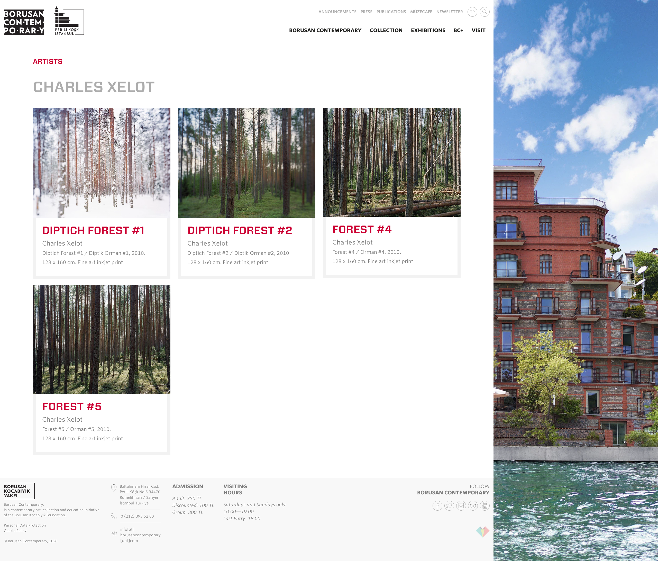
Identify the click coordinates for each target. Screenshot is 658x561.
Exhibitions (428, 30)
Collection (386, 30)
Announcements (337, 11)
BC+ (458, 30)
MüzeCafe (421, 11)
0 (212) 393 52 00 (138, 516)
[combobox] (485, 12)
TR (472, 12)
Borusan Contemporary (325, 30)
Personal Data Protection (25, 525)
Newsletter (449, 11)
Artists (47, 61)
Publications (391, 11)
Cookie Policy (15, 531)
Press (366, 11)
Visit (479, 30)
